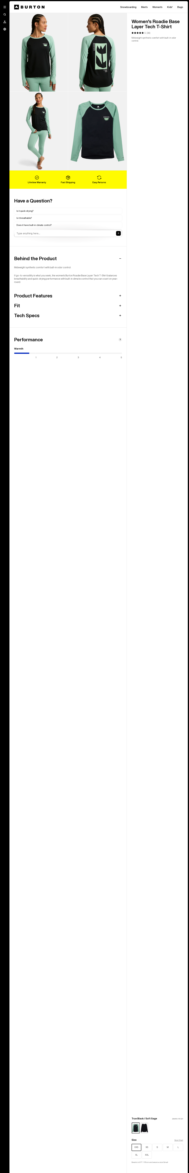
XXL (147, 1155)
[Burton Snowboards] (29, 7)
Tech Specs (26, 315)
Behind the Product (35, 258)
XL (136, 1155)
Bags (180, 7)
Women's (157, 7)
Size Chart (178, 1140)
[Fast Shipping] (68, 179)
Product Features (33, 295)
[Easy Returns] (99, 179)
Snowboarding (128, 7)
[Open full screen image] (38, 52)
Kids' (170, 7)
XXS (136, 1147)
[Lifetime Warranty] (37, 179)
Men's (144, 7)
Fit (17, 305)
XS (147, 1147)
